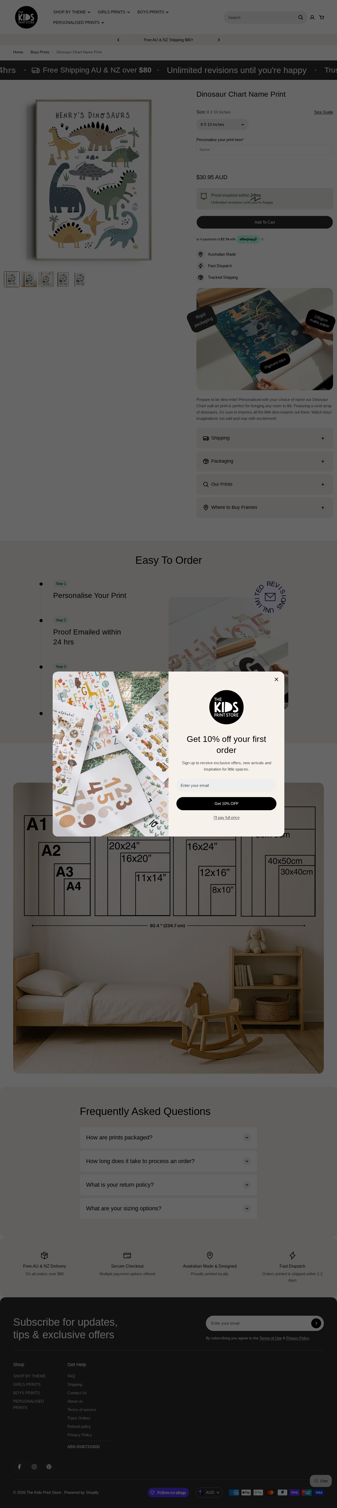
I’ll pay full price (227, 817)
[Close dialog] (276, 679)
